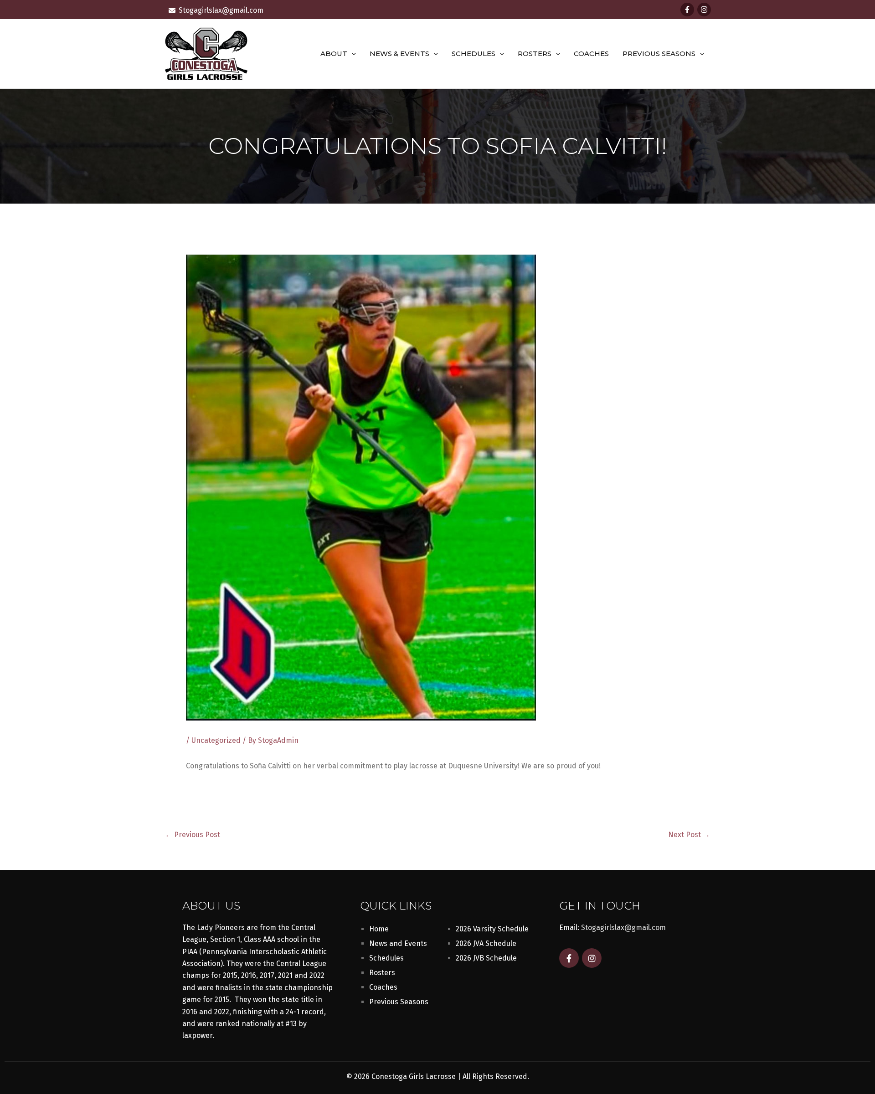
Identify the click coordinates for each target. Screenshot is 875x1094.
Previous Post (192, 834)
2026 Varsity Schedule (492, 929)
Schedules (473, 53)
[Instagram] (704, 9)
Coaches (591, 53)
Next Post (689, 834)
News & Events (399, 53)
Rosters (534, 53)
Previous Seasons (659, 53)
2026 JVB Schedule (486, 958)
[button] (351, 54)
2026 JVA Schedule (486, 943)
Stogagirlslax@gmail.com (623, 927)
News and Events (398, 943)
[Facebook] (687, 9)
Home (379, 929)
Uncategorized (216, 740)
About (333, 53)
